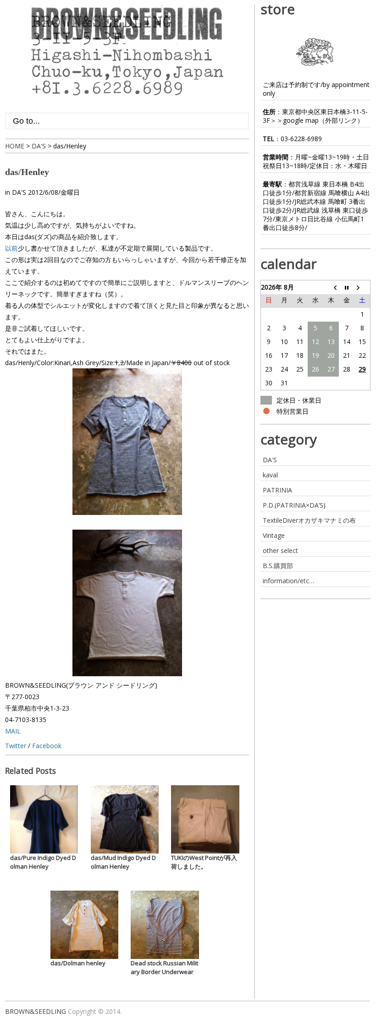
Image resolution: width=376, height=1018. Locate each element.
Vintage (274, 535)
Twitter (15, 745)
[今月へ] (346, 287)
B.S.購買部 (278, 565)
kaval (270, 475)
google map (301, 120)
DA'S (19, 192)
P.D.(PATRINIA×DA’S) (294, 505)
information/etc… (288, 580)
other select (280, 550)
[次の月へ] (362, 287)
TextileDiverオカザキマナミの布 (309, 520)
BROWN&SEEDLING (35, 1011)
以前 (11, 248)
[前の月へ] (331, 287)
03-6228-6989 (301, 138)
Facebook (46, 745)
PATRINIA (277, 490)
